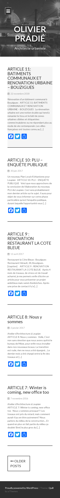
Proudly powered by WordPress (21, 487)
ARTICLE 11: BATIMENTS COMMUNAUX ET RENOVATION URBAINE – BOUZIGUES (30, 78)
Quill (51, 487)
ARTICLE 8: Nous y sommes (25, 319)
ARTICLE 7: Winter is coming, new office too (28, 390)
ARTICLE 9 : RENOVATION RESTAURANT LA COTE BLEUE (29, 240)
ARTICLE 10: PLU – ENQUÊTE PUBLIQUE (28, 162)
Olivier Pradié (30, 33)
